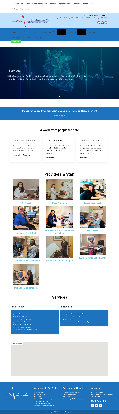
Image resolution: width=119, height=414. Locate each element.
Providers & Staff (47, 32)
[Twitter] (105, 22)
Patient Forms (88, 4)
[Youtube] (102, 22)
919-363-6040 (103, 15)
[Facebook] (98, 22)
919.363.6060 (91, 15)
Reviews (37, 38)
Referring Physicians (20, 9)
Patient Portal (17, 4)
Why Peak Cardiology (28, 32)
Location (91, 32)
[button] (16, 41)
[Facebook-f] (92, 405)
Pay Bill (77, 4)
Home (14, 32)
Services (71, 32)
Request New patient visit (36, 4)
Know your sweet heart (21, 38)
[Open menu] (61, 32)
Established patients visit (60, 4)
